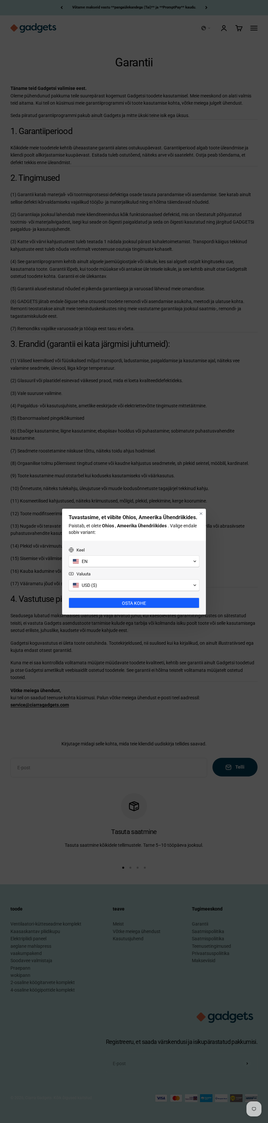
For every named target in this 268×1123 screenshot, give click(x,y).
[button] (134, 561)
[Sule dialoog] (201, 513)
